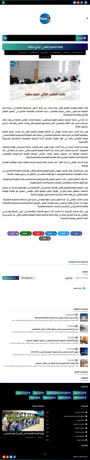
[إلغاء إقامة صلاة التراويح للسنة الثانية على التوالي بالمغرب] (84, 363)
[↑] (45, 454)
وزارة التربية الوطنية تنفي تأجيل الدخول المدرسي (24, 433)
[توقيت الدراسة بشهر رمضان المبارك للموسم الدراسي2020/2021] (84, 351)
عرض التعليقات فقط (27, 278)
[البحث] (3, 2)
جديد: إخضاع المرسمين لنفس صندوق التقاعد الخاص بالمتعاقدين (55, 329)
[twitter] (74, 2)
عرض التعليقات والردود (10, 278)
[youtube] (78, 2)
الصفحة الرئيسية (56, 52)
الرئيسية (80, 38)
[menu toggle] (86, 2)
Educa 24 (39, 437)
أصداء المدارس (79, 392)
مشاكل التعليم (34, 52)
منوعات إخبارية (23, 52)
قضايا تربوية (44, 52)
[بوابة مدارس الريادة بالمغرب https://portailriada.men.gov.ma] (84, 317)
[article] (24, 251)
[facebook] (81, 2)
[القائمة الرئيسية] (5, 38)
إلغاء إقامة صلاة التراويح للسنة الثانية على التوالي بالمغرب (56, 363)
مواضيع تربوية (48, 397)
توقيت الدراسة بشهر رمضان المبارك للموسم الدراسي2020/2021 (54, 351)
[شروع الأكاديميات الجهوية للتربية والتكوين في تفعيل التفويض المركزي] (84, 340)
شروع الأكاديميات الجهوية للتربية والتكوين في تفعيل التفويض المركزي (52, 340)
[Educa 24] (45, 18)
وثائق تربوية (34, 397)
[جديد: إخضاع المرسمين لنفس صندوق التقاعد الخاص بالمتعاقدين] (84, 329)
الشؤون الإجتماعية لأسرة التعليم (58, 392)
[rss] (3, 456)
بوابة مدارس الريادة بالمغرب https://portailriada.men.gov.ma (56, 317)
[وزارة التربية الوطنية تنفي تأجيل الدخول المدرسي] (23, 420)
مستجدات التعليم (22, 392)
